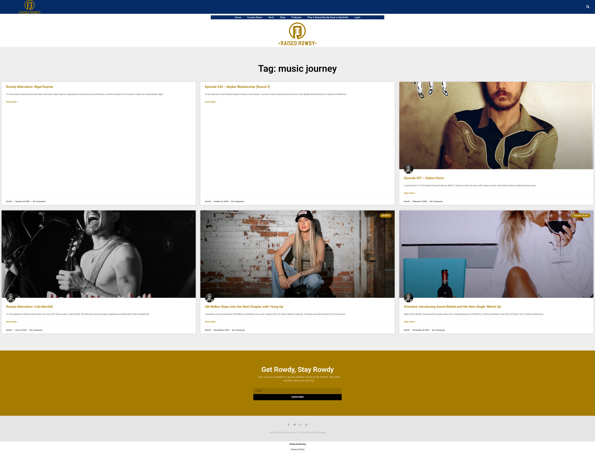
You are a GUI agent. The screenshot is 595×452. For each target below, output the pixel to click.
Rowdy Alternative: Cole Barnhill (29, 307)
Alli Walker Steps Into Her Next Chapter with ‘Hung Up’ (244, 307)
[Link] (306, 424)
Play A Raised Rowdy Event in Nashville (328, 17)
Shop (282, 17)
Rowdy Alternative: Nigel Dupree (29, 87)
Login (357, 17)
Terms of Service (297, 444)
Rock (271, 17)
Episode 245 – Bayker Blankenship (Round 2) (237, 87)
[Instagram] (300, 424)
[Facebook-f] (288, 424)
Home (238, 17)
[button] (588, 7)
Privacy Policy (297, 449)
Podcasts (296, 17)
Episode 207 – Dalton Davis (424, 178)
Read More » (12, 102)
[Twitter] (294, 424)
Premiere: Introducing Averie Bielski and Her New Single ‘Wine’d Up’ (453, 307)
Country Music (254, 17)
